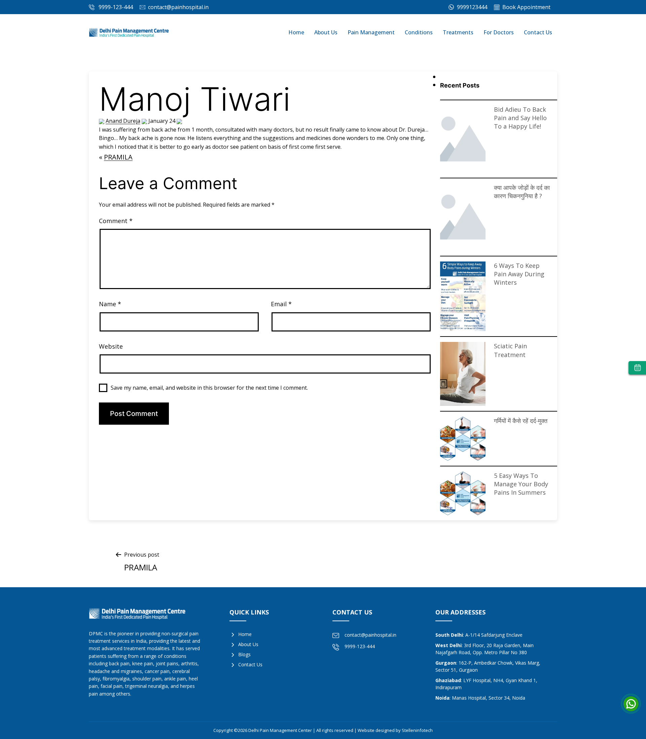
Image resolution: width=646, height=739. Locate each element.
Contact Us (538, 32)
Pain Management (371, 32)
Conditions (419, 32)
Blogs (244, 654)
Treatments (458, 32)
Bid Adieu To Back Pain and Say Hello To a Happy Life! (520, 117)
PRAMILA (118, 157)
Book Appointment (526, 7)
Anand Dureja (123, 121)
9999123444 (471, 7)
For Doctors (498, 32)
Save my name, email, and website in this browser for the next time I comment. (209, 387)
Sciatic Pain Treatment (462, 374)
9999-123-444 (116, 7)
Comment (116, 221)
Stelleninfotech (417, 730)
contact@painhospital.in (178, 7)
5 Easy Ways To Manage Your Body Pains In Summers (462, 493)
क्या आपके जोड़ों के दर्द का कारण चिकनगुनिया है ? (522, 191)
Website (111, 346)
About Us (325, 32)
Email (281, 304)
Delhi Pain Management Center (280, 730)
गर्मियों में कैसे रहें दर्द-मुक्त (462, 438)
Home (296, 32)
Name (110, 304)
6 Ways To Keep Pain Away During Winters (462, 296)
